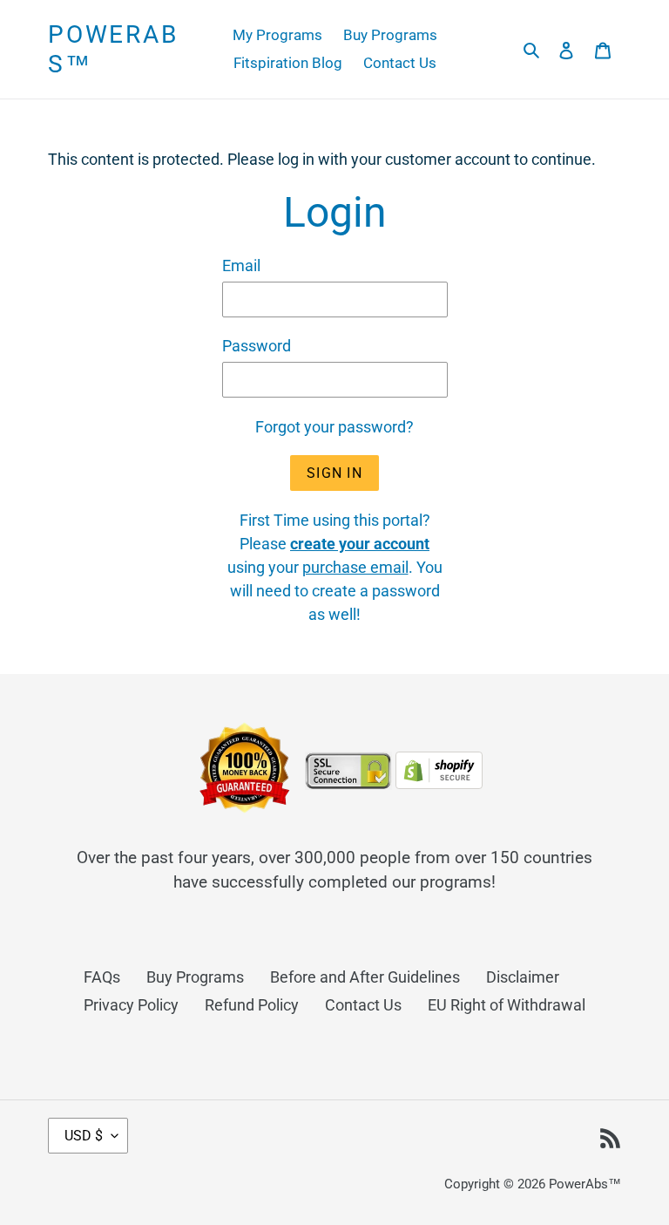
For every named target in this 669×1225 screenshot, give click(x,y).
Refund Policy (252, 1005)
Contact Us (363, 1005)
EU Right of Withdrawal (506, 1005)
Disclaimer (522, 977)
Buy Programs (195, 977)
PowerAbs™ (113, 49)
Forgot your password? (334, 427)
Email (241, 265)
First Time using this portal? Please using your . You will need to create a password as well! (335, 567)
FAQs (102, 977)
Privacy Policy (131, 1005)
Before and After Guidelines (365, 977)
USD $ (83, 1135)
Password (256, 346)
